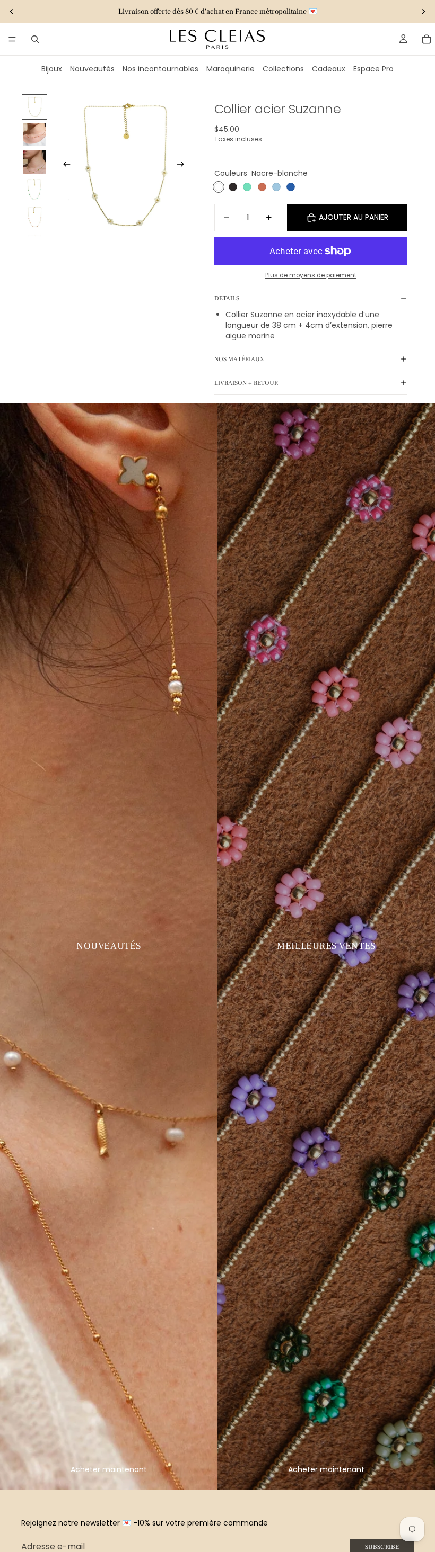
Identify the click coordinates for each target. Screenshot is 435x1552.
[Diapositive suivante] (423, 11)
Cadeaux (328, 69)
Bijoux (51, 69)
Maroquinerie (230, 69)
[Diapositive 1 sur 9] (34, 107)
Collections (283, 69)
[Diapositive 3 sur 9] (34, 162)
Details (226, 298)
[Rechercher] (35, 39)
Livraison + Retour (246, 383)
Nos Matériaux (239, 359)
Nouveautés (92, 69)
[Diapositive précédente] (11, 11)
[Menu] (12, 39)
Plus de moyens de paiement (310, 275)
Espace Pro (373, 69)
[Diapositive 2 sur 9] (34, 134)
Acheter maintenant (109, 1470)
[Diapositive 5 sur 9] (34, 217)
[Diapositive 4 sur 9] (34, 189)
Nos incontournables (160, 69)
